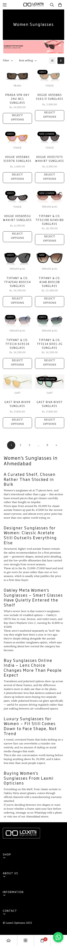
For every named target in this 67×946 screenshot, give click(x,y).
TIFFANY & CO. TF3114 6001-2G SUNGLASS (50, 344)
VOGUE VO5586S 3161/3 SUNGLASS (49, 97)
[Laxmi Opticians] (33, 4)
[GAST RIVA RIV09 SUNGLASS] (17, 381)
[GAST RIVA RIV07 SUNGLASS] (49, 381)
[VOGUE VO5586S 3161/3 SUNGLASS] (49, 74)
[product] (8, 940)
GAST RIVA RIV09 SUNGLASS (17, 404)
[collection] (25, 940)
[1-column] (52, 60)
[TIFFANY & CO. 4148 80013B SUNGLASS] (49, 257)
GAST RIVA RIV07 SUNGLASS (50, 404)
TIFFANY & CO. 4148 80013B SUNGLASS (50, 282)
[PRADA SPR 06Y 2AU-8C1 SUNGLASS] (17, 74)
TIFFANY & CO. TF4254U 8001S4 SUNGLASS (17, 282)
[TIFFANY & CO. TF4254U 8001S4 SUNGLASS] (17, 257)
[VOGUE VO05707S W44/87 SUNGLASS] (49, 136)
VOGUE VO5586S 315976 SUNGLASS (17, 159)
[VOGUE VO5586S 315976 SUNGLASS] (17, 136)
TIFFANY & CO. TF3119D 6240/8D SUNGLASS (50, 220)
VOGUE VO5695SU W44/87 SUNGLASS (17, 218)
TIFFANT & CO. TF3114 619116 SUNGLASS (17, 344)
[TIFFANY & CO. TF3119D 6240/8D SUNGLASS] (49, 196)
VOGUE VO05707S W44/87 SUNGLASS (49, 159)
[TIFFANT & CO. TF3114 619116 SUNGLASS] (17, 320)
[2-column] (61, 60)
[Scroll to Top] (60, 926)
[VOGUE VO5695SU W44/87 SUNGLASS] (17, 196)
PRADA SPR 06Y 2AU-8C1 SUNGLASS (17, 98)
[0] (60, 5)
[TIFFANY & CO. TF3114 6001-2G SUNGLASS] (49, 320)
